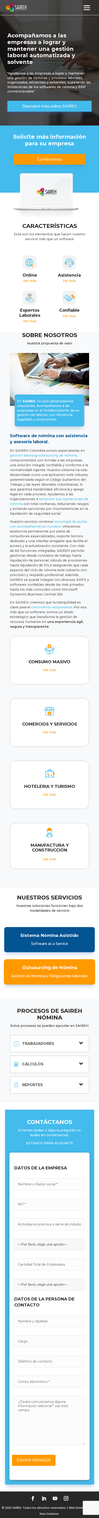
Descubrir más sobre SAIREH (49, 106)
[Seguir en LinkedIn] (44, 1498)
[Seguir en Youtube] (55, 1498)
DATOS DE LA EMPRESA (40, 1168)
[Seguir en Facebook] (33, 1498)
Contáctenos (49, 159)
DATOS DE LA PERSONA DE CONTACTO (44, 1302)
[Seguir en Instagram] (66, 1498)
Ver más (29, 280)
